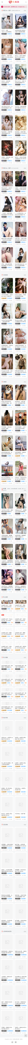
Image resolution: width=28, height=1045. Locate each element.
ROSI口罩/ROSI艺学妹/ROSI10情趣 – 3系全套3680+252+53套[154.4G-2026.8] (7, 404)
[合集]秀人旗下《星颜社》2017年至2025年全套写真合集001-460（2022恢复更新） (20, 607)
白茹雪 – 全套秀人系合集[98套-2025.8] (20, 763)
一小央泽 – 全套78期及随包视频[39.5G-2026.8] (7, 213)
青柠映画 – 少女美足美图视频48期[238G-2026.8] (6, 922)
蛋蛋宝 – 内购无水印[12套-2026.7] (20, 1028)
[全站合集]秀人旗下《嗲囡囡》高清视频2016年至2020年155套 (7, 667)
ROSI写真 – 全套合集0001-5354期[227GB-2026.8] (20, 403)
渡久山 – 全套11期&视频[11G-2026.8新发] (20, 56)
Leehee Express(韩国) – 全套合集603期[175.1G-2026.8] (6, 321)
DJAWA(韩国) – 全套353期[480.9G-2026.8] (7, 346)
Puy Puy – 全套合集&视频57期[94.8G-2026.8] (20, 107)
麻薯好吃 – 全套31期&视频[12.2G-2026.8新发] (7, 56)
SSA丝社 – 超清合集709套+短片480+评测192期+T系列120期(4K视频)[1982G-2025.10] (20, 480)
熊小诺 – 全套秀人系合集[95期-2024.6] (6, 814)
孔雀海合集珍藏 (16, 1039)
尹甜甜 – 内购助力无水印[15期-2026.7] (6, 1028)
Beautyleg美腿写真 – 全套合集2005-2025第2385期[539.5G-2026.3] (7, 479)
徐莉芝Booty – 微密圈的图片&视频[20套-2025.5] (7, 586)
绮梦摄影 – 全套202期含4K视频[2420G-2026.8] (7, 845)
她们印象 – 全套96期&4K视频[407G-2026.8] (20, 845)
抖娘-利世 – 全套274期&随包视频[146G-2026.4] (21, 239)
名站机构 (10, 298)
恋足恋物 (10, 847)
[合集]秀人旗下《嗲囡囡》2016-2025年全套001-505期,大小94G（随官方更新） (20, 635)
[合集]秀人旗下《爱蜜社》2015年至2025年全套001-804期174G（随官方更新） (7, 635)
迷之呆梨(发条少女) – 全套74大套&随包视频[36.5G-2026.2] (21, 265)
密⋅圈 (9, 513)
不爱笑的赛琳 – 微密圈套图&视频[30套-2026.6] (7, 536)
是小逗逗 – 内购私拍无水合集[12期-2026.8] (20, 1002)
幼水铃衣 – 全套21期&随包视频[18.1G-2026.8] (21, 132)
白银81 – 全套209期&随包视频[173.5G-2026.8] (20, 188)
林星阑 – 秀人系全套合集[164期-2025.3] (6, 788)
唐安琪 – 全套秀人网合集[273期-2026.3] (20, 738)
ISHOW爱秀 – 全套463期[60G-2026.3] (20, 453)
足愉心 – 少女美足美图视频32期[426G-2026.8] (7, 870)
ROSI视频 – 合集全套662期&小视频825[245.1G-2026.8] (6, 428)
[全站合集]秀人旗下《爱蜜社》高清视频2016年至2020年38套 (7, 681)
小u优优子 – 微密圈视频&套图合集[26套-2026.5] (7, 561)
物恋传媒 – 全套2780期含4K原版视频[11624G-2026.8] (20, 896)
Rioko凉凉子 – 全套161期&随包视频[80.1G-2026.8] (6, 189)
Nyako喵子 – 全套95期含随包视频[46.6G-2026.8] (6, 133)
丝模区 (10, 405)
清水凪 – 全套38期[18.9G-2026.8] (5, 81)
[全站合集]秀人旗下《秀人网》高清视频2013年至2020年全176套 (20, 667)
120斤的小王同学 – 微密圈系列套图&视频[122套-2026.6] (7, 511)
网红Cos (10, 33)
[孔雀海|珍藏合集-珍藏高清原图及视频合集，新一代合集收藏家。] (14, 2)
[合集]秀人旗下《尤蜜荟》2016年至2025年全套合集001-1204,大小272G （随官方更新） (7, 607)
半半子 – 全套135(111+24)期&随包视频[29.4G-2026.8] (6, 32)
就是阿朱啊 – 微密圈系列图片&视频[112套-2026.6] (20, 537)
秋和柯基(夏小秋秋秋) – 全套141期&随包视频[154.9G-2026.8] (20, 32)
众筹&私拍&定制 (11, 954)
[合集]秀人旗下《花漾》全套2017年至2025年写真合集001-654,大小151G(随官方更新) (20, 621)
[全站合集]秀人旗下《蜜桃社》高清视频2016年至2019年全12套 (7, 708)
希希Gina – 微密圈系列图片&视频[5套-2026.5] (20, 586)
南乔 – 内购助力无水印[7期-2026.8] (6, 1002)
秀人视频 (10, 710)
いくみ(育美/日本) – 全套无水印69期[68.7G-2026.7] (20, 214)
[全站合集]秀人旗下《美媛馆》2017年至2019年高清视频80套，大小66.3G (7, 695)
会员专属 (4, 33)
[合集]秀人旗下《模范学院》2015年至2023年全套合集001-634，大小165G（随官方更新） (20, 649)
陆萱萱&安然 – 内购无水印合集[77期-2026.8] (7, 951)
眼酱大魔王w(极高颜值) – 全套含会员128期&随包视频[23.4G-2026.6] (6, 240)
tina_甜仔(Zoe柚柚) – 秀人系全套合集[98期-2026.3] (7, 764)
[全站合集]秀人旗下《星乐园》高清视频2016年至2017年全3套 (20, 694)
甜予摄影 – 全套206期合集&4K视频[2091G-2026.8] (21, 922)
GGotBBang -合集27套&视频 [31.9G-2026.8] (21, 977)
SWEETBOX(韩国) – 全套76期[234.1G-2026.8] (20, 346)
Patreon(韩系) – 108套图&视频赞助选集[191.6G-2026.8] (20, 296)
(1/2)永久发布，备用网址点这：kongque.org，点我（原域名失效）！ (15, 6)
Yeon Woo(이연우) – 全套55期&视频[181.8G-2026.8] (6, 108)
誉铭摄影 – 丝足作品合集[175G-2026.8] (20, 870)
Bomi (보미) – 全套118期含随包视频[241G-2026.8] (20, 82)
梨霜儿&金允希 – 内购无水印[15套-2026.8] (20, 951)
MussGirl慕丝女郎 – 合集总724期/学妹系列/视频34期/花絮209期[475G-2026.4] (6, 455)
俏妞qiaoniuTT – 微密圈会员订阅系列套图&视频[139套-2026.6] (20, 511)
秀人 (9, 608)
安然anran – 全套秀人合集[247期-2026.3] (7, 738)
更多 (25, 10)
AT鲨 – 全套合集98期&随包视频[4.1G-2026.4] (6, 264)
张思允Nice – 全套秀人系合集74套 (20, 788)
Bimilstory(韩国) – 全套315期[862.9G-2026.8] (20, 320)
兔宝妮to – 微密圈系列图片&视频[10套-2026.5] (21, 561)
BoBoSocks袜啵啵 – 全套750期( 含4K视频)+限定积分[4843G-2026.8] (6, 896)
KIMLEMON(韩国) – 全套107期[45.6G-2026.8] (20, 371)
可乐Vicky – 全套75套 (20, 813)
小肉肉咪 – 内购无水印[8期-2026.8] (6, 977)
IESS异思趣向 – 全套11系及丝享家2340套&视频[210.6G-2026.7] (20, 428)
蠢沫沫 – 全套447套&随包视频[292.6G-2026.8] (20, 157)
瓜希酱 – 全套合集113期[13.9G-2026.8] (7, 157)
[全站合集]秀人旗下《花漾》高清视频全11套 (20, 680)
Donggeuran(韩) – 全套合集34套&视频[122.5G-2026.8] (7, 372)
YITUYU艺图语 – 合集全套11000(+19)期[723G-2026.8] (7, 296)
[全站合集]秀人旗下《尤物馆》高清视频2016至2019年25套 (20, 708)
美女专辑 (10, 741)
